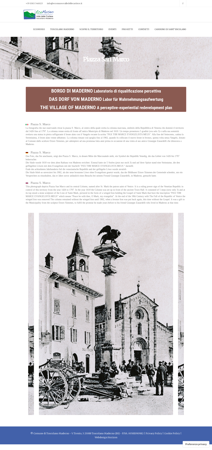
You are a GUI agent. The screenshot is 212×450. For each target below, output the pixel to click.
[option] (106, 314)
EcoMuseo (39, 29)
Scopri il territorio (91, 29)
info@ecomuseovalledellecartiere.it (64, 3)
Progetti (127, 29)
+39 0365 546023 (34, 3)
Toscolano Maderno (62, 29)
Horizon (112, 437)
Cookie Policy (172, 433)
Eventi (112, 29)
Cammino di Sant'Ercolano (170, 29)
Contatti (143, 29)
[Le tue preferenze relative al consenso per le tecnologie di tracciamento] (196, 444)
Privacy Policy (154, 433)
